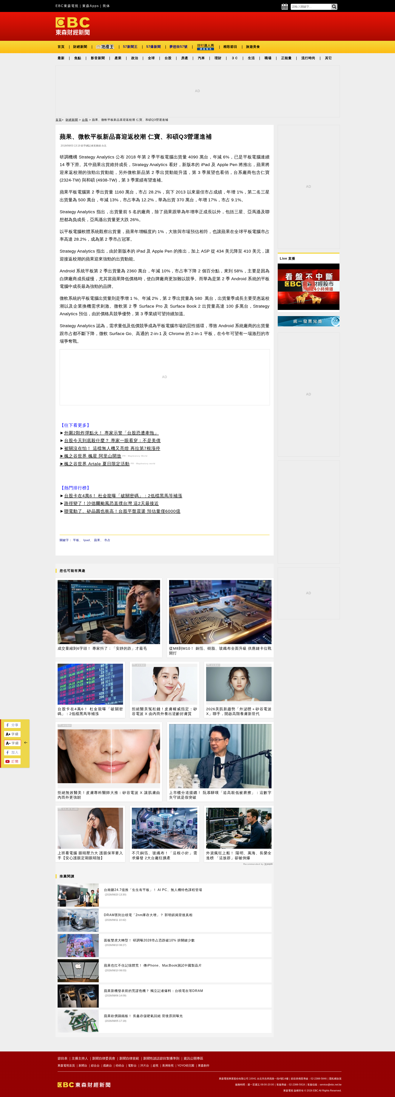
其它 (328, 58)
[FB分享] (12, 727)
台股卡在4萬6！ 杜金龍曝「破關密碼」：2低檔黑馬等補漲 (123, 495)
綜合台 (95, 1065)
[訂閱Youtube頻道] (12, 763)
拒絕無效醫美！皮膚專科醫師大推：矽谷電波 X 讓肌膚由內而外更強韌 (109, 795)
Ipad (86, 540)
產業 (118, 58)
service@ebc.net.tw (331, 1084)
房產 (184, 58)
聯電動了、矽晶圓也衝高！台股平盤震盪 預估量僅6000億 (122, 511)
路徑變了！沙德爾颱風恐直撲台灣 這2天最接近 (111, 503)
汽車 (201, 58)
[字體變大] (12, 736)
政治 (134, 58)
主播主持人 (80, 1058)
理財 (218, 58)
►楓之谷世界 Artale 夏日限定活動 (95, 463)
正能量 (286, 58)
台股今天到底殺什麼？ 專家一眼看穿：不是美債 (112, 440)
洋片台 (144, 1065)
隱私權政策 (335, 1078)
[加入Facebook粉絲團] (12, 754)
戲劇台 (107, 1065)
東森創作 (203, 1065)
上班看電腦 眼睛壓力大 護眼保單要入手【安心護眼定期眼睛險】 (90, 855)
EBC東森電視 (67, 6)
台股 (168, 58)
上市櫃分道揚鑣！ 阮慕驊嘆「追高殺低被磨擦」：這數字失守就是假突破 (220, 795)
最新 (61, 58)
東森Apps (90, 6)
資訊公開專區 (193, 1058)
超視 (155, 1065)
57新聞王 (130, 46)
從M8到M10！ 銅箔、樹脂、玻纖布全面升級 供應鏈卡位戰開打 (220, 650)
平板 (76, 540)
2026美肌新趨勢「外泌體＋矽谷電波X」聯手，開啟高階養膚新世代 (239, 711)
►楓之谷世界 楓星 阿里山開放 (90, 456)
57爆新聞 (153, 46)
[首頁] (73, 26)
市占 (107, 540)
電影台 (132, 1065)
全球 (151, 58)
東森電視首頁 (66, 1065)
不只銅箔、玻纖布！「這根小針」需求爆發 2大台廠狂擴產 (164, 855)
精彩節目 (230, 46)
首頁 (61, 46)
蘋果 (97, 540)
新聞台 (83, 1065)
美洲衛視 (168, 1065)
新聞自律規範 (129, 1058)
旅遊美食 (253, 46)
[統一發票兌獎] (308, 325)
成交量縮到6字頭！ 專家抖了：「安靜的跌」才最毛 (102, 648)
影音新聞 (98, 58)
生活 (251, 58)
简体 (106, 6)
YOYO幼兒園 (185, 1065)
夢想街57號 (179, 46)
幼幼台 (120, 1065)
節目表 (62, 1058)
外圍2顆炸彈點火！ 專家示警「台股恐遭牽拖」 (111, 432)
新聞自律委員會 (103, 1058)
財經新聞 (80, 46)
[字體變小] (12, 745)
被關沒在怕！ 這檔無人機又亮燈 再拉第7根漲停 (112, 448)
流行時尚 (308, 58)
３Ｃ (234, 58)
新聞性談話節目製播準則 (161, 1058)
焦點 (77, 58)
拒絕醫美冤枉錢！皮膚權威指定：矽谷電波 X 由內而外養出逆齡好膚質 (164, 711)
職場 (268, 58)
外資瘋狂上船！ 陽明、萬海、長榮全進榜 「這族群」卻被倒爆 (239, 855)
